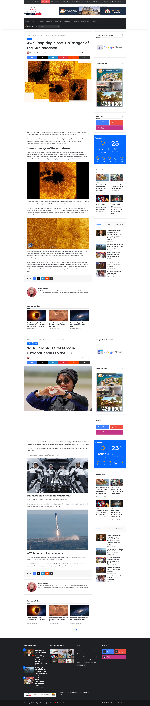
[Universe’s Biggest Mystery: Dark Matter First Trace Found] (79, 315)
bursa (89, 653)
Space (34, 35)
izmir (85, 659)
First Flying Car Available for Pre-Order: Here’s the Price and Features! (115, 246)
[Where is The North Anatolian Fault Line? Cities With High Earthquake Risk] (62, 651)
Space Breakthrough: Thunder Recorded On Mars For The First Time (58, 324)
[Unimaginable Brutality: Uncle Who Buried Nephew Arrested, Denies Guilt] (62, 661)
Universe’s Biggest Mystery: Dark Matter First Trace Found (79, 324)
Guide (33, 21)
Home (27, 21)
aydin (90, 651)
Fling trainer (114, 703)
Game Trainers (122, 703)
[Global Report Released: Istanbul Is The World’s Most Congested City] (117, 177)
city (78, 656)
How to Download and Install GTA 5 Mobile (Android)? (114, 264)
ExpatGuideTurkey (62, 703)
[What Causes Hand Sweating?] (54, 651)
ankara (79, 651)
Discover (49, 21)
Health (76, 21)
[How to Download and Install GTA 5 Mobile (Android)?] (101, 265)
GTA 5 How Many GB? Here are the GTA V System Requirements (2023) (114, 255)
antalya (85, 651)
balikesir (96, 651)
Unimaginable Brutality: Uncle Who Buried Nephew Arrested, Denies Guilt (71, 1)
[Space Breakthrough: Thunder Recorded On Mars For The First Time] (58, 315)
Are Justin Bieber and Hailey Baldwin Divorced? (114, 273)
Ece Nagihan (33, 52)
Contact (94, 21)
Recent (109, 224)
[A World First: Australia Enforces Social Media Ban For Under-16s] (102, 198)
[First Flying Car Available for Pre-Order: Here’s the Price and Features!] (101, 247)
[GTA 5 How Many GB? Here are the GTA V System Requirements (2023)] (101, 255)
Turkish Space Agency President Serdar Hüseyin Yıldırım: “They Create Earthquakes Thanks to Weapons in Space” (114, 235)
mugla (89, 659)
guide (94, 656)
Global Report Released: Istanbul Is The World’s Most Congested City (117, 185)
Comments (119, 224)
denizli (83, 656)
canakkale (95, 653)
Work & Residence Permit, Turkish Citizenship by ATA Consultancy (92, 6)
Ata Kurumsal (51, 703)
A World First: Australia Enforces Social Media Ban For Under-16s (102, 206)
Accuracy (67, 21)
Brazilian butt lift (81, 653)
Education (58, 21)
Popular (98, 224)
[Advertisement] (58, 116)
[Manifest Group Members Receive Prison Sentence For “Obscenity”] (70, 651)
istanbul (79, 659)
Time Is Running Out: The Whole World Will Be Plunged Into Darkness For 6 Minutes (36, 324)
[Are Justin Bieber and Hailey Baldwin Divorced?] (101, 273)
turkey (78, 662)
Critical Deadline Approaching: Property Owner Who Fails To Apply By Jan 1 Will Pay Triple (116, 208)
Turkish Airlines (81, 665)
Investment (85, 21)
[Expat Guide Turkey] (33, 11)
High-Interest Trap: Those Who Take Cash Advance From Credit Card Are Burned (102, 186)
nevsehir (96, 659)
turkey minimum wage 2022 (89, 662)
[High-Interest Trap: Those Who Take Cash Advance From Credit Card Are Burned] (102, 177)
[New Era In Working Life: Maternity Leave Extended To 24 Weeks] (70, 661)
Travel (41, 21)
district (88, 656)
